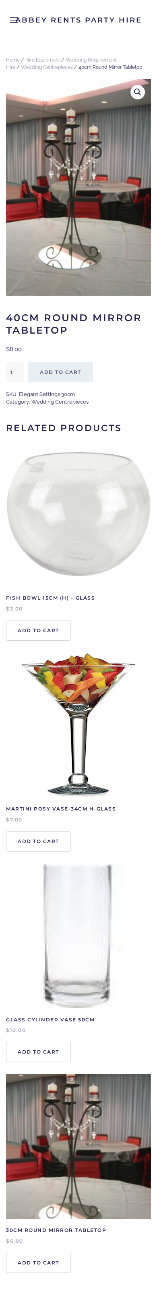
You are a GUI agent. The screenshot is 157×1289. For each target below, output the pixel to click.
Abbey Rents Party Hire (78, 20)
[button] (137, 92)
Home (13, 60)
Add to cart (60, 372)
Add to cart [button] (38, 630)
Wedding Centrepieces (47, 67)
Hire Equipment (42, 60)
